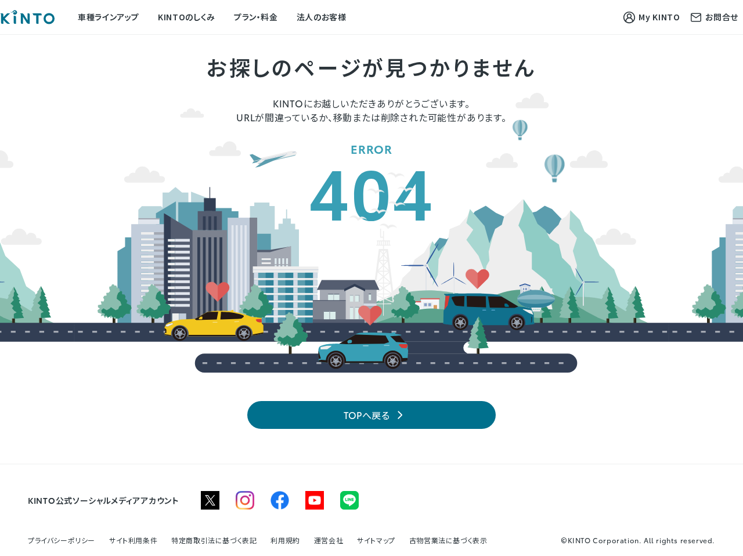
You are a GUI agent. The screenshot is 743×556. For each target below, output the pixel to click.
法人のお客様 (322, 17)
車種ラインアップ (108, 17)
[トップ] (27, 17)
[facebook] (280, 500)
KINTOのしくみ (186, 17)
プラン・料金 (256, 17)
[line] (349, 500)
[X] (210, 500)
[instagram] (245, 500)
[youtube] (314, 500)
